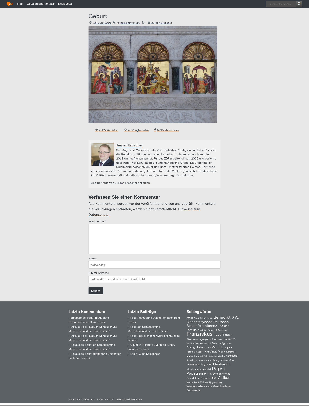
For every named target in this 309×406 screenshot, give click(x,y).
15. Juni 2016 (102, 22)
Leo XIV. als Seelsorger (145, 353)
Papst (218, 368)
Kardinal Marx (214, 351)
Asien (210, 318)
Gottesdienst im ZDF (41, 3)
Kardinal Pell (200, 356)
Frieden (227, 335)
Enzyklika (202, 330)
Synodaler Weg (221, 373)
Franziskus (200, 334)
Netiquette (65, 3)
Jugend (228, 347)
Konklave (192, 360)
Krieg (216, 360)
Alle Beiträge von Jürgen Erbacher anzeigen (120, 183)
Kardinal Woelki (216, 356)
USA (213, 378)
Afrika (190, 317)
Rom (209, 373)
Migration (206, 364)
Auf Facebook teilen (168, 130)
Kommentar (97, 221)
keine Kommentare (128, 22)
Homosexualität (222, 339)
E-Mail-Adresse (99, 273)
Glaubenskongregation (199, 339)
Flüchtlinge (222, 330)
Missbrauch (221, 364)
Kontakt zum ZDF (105, 399)
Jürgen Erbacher (161, 22)
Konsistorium (204, 360)
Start (20, 3)
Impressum (74, 399)
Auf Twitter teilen (108, 130)
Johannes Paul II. (209, 347)
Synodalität (193, 378)
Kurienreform (227, 360)
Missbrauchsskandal (199, 369)
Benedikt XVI (226, 317)
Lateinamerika (193, 364)
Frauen (217, 335)
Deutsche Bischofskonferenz (208, 324)
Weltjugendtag (213, 382)
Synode (205, 378)
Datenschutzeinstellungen (129, 399)
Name (92, 258)
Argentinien (200, 318)
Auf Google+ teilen (138, 130)
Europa (211, 330)
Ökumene (193, 390)
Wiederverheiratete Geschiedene (209, 386)
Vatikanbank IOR (195, 382)
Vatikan (223, 377)
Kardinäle (232, 355)
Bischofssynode (199, 322)
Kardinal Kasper (195, 351)
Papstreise (196, 373)
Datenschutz (88, 399)
